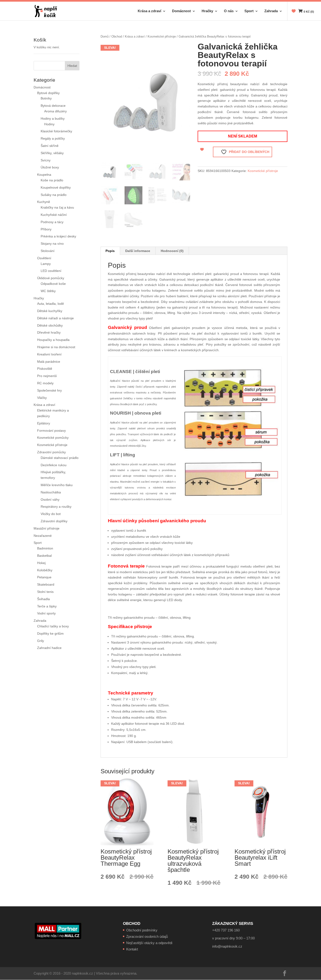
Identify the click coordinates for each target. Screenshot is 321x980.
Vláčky (42, 398)
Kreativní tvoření (49, 354)
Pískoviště (44, 368)
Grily (40, 641)
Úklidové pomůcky (50, 278)
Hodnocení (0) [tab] (172, 251)
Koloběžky (44, 570)
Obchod (116, 36)
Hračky (207, 11)
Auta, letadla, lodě (50, 303)
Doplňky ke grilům (50, 633)
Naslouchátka (51, 492)
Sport (249, 11)
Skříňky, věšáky (52, 153)
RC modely (45, 383)
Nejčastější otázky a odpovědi (149, 943)
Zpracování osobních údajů (147, 936)
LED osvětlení (51, 271)
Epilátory (43, 423)
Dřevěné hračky (49, 332)
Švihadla (43, 599)
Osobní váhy (50, 499)
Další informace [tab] (137, 251)
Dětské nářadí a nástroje (55, 318)
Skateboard (45, 584)
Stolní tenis (45, 592)
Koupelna (44, 174)
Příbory (46, 229)
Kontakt (132, 949)
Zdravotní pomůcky (51, 452)
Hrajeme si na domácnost (56, 347)
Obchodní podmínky (141, 930)
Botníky (46, 98)
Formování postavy (51, 430)
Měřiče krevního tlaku (57, 485)
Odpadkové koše (53, 284)
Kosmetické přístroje (162, 36)
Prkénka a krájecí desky (58, 236)
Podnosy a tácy (52, 222)
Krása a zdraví (149, 11)
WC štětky (48, 291)
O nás (229, 11)
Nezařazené (43, 536)
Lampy (46, 264)
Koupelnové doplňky (56, 187)
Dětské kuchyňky (49, 311)
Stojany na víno (52, 243)
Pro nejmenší (47, 376)
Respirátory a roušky (56, 506)
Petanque (44, 577)
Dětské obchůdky (50, 325)
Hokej (41, 563)
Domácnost (181, 11)
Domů (105, 36)
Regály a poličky (53, 138)
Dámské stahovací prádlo (60, 458)
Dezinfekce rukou (54, 465)
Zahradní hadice (49, 648)
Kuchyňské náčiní (54, 215)
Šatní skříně (50, 146)
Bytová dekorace (53, 105)
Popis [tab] (110, 251)
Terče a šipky (47, 606)
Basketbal (44, 555)
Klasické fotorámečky (56, 131)
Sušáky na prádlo (54, 195)
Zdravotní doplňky (54, 521)
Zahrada (271, 11)
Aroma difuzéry (55, 111)
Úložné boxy (50, 167)
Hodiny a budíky (53, 118)
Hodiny (49, 124)
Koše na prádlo (52, 180)
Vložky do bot (51, 514)
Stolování (48, 251)
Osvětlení (44, 258)
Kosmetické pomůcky (53, 437)
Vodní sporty (46, 613)
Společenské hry (49, 390)
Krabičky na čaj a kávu (57, 207)
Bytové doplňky (48, 93)
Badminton (45, 548)
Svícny (46, 160)
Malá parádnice (48, 361)
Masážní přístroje (46, 528)
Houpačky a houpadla (53, 340)
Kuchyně (43, 202)
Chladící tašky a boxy (53, 626)
